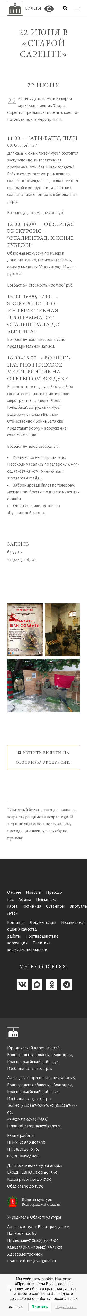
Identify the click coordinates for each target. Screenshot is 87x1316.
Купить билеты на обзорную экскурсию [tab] (43, 757)
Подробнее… (66, 1307)
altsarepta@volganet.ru (41, 1126)
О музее (14, 892)
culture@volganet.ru (38, 1261)
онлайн (14, 499)
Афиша (24, 899)
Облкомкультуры (45, 1217)
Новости (33, 892)
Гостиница (31, 906)
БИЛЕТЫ (33, 8)
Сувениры (55, 906)
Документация (42, 922)
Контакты (16, 922)
